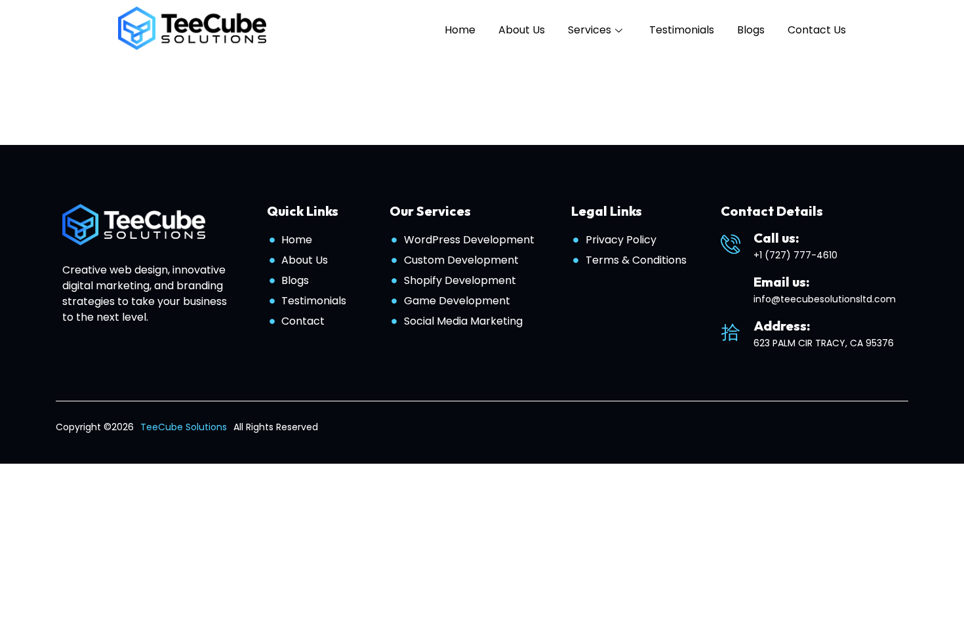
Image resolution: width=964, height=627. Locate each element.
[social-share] (868, 427)
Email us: (781, 281)
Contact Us (817, 29)
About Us (521, 29)
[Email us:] (730, 288)
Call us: (776, 238)
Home (460, 29)
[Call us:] (730, 244)
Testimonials (681, 29)
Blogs (751, 29)
